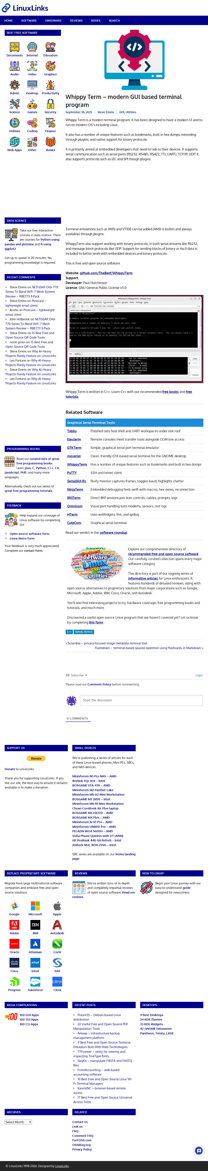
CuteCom (74, 523)
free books (170, 392)
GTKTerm (74, 448)
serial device (84, 631)
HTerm (72, 514)
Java (28, 468)
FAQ (75, 1131)
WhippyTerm (77, 464)
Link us (77, 1126)
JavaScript (12, 472)
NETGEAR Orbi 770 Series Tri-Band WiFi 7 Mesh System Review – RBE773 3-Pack (31, 291)
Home (8, 20)
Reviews (76, 20)
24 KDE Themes (151, 1019)
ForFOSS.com (81, 1140)
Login (199, 675)
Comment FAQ (82, 1136)
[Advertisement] (135, 194)
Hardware (53, 20)
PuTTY (72, 473)
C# (57, 468)
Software (29, 20)
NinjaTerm (75, 489)
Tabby (72, 431)
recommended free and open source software (163, 554)
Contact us (80, 1122)
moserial (74, 456)
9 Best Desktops (151, 1015)
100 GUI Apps (29, 1015)
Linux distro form (22, 538)
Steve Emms (106, 112)
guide (187, 888)
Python (41, 468)
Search (114, 20)
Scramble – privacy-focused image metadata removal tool (107, 643)
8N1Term (73, 498)
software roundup (113, 533)
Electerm (74, 439)
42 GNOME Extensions (156, 1029)
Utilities (131, 112)
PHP (23, 472)
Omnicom (74, 506)
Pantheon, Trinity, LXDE (157, 1033)
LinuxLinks (62, 1166)
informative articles (143, 578)
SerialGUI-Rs (76, 481)
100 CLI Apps (29, 1024)
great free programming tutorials (28, 491)
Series (95, 20)
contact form (33, 551)
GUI (121, 112)
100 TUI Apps (29, 1019)
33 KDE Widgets (151, 1024)
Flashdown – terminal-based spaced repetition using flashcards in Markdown (148, 648)
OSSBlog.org (81, 1145)
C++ (69, 631)
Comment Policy (99, 684)
